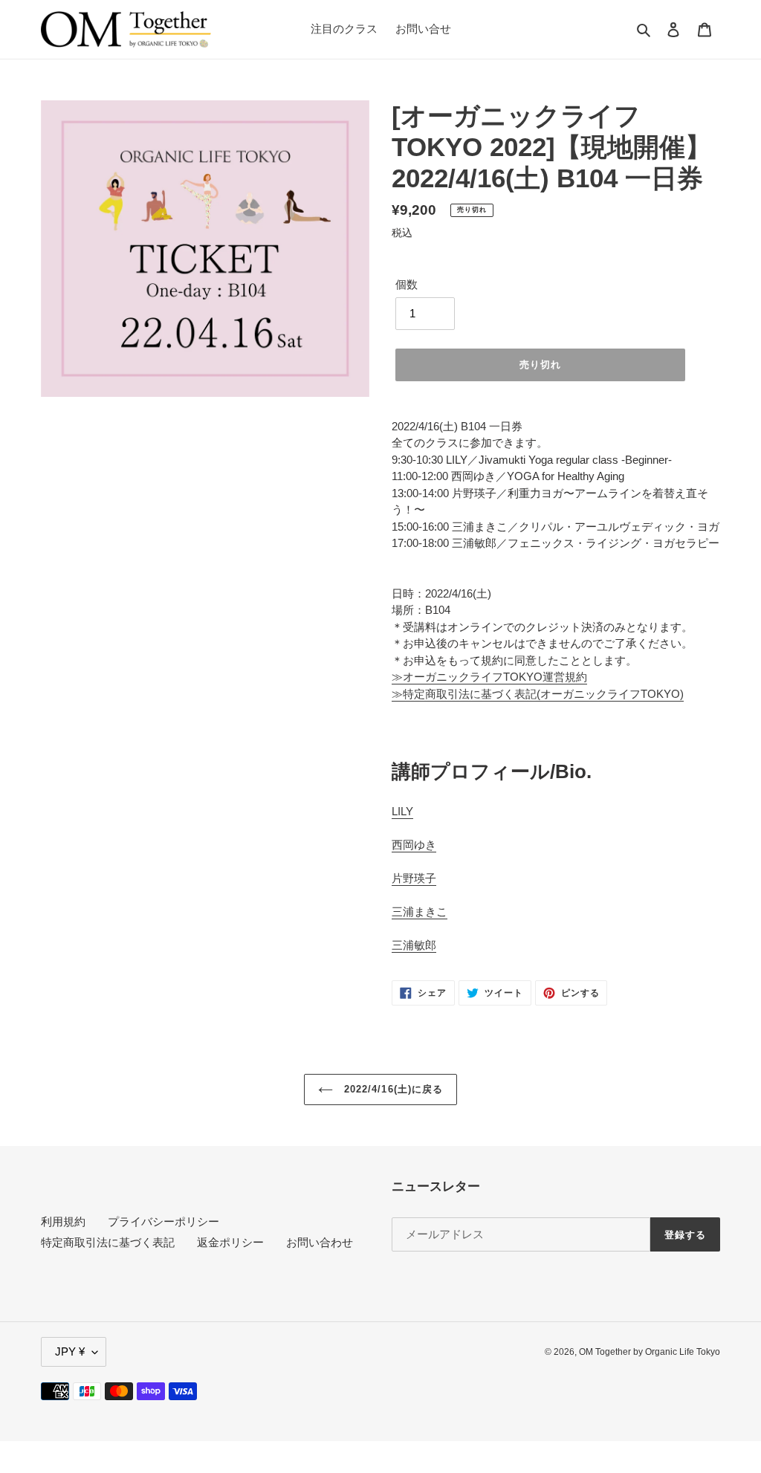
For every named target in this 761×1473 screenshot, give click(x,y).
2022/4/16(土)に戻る (391, 1089)
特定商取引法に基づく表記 (108, 1242)
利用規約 (63, 1221)
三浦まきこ (419, 911)
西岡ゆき (414, 844)
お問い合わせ (319, 1242)
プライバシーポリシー (163, 1221)
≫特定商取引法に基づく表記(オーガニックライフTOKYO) (538, 693)
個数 (406, 284)
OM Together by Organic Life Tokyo (649, 1352)
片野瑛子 (414, 878)
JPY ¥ (70, 1351)
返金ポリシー (230, 1242)
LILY (402, 811)
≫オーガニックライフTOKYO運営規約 (489, 676)
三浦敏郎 (414, 945)
